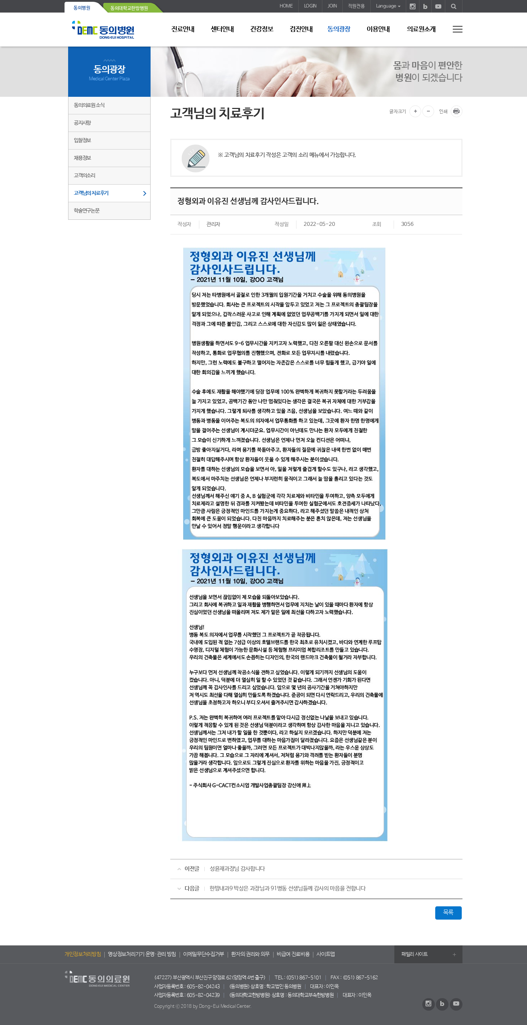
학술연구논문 (86, 211)
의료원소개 (421, 29)
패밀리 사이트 (415, 954)
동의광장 (338, 29)
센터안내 (222, 29)
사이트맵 (326, 954)
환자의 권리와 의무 (250, 954)
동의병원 (81, 8)
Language (386, 6)
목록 (448, 912)
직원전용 (356, 6)
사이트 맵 (453, 29)
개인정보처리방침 (83, 954)
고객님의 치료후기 (91, 193)
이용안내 (378, 29)
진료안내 (182, 29)
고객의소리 (84, 175)
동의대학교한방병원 (129, 8)
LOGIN (310, 6)
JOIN (332, 6)
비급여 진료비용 (293, 954)
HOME (286, 6)
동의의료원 (109, 30)
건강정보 (261, 29)
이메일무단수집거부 (203, 954)
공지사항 (82, 123)
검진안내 (301, 29)
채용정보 (82, 158)
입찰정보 (82, 140)
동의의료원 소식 (89, 105)
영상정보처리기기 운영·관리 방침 (142, 954)
